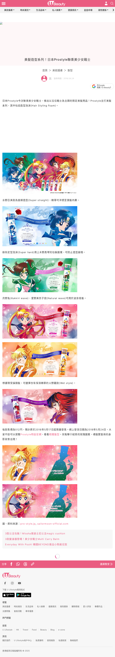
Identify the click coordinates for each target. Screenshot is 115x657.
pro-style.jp (27, 523)
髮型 (70, 70)
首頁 (44, 70)
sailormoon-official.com (52, 523)
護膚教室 (105, 564)
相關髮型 (54, 434)
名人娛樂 (56, 10)
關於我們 (6, 640)
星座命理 (88, 10)
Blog (52, 629)
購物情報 (75, 606)
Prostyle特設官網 (30, 434)
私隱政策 (62, 640)
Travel (25, 629)
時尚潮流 (24, 10)
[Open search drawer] (112, 3)
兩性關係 (102, 10)
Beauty (43, 629)
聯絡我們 (74, 640)
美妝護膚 (8, 10)
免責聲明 (39, 640)
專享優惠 (29, 611)
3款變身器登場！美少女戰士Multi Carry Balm (32, 538)
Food (34, 629)
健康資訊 (72, 10)
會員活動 (18, 611)
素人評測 (87, 606)
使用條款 (51, 640)
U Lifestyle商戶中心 (23, 640)
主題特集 (6, 611)
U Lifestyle (7, 629)
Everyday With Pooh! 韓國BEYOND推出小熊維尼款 (36, 544)
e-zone (61, 629)
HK (17, 629)
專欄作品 (98, 606)
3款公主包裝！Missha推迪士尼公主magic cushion (35, 533)
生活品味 (40, 10)
